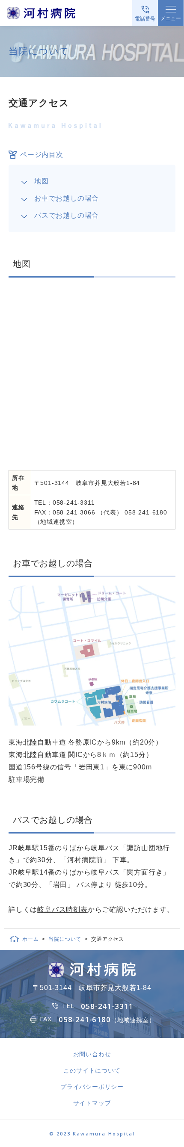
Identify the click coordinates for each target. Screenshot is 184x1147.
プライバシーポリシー (92, 1086)
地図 (41, 181)
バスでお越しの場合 (66, 215)
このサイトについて (91, 1070)
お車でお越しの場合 (66, 198)
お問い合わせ (92, 1054)
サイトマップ (92, 1103)
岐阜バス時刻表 (62, 909)
